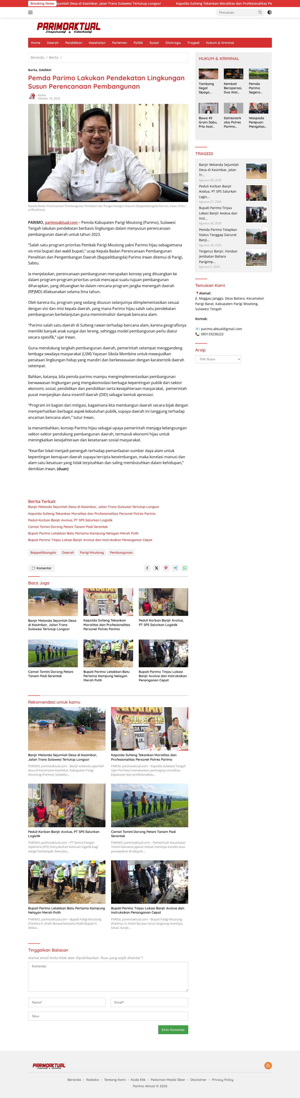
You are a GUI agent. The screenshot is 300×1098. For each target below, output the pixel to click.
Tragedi (193, 43)
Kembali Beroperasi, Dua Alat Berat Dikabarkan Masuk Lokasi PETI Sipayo (233, 88)
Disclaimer (198, 1080)
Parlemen (119, 43)
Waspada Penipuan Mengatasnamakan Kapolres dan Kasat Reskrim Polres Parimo (257, 122)
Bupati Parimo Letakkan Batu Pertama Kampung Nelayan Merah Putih (83, 533)
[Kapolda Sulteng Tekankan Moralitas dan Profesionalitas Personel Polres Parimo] (108, 602)
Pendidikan (73, 43)
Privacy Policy (222, 1080)
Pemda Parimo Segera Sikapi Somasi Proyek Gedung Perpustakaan (258, 88)
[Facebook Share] (147, 568)
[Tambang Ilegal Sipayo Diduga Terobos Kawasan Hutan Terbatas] (208, 74)
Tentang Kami (115, 1080)
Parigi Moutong (92, 552)
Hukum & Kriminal (220, 43)
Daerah (53, 43)
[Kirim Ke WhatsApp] (184, 568)
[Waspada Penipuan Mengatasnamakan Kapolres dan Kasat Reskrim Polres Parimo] (258, 108)
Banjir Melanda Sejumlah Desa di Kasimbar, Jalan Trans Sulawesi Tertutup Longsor (93, 507)
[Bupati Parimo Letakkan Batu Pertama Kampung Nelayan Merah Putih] (108, 653)
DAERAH (45, 70)
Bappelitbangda (43, 552)
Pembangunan (121, 552)
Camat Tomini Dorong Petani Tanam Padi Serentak (68, 527)
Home (35, 43)
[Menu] (31, 12)
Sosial (154, 43)
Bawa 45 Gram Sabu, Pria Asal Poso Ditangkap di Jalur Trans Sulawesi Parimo (208, 122)
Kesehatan (97, 43)
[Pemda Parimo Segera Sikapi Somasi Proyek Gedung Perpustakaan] (258, 74)
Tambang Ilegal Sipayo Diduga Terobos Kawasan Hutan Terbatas (206, 88)
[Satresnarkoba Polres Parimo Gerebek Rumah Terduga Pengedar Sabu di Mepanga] (233, 108)
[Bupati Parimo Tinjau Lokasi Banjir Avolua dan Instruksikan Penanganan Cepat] (163, 653)
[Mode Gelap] (269, 12)
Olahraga (173, 43)
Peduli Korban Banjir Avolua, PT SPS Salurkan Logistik (70, 520)
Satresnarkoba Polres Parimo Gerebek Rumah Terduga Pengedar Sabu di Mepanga (232, 122)
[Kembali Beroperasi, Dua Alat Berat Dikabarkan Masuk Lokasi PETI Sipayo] (233, 74)
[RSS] (268, 1066)
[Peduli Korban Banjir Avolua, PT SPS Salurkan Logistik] (163, 602)
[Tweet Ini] (156, 568)
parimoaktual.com (61, 222)
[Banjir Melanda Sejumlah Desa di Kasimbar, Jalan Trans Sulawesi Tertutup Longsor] (53, 602)
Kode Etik (138, 1080)
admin (42, 95)
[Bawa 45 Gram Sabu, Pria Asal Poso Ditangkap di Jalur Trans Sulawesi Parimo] (208, 108)
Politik (138, 43)
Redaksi (92, 1080)
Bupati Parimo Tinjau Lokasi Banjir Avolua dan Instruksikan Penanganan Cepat (90, 540)
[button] (260, 12)
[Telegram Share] (175, 568)
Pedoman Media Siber (168, 1080)
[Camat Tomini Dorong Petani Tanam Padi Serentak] (53, 653)
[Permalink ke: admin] (32, 96)
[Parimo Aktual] (69, 27)
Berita (32, 70)
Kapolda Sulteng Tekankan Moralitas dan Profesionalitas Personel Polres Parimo (207, 3)
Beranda (74, 1080)
